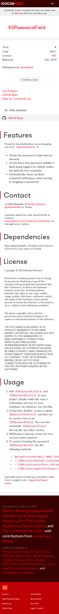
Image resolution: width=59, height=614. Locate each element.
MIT (54, 55)
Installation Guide (29, 79)
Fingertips (47, 556)
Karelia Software (36, 204)
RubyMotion (25, 564)
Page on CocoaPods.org (16, 98)
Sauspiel (40, 564)
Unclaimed (26, 67)
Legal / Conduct (37, 608)
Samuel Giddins (33, 525)
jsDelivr (30, 560)
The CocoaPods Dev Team (22, 530)
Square (33, 568)
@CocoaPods (36, 599)
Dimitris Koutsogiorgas (20, 510)
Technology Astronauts (17, 572)
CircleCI (44, 551)
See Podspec (10, 91)
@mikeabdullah (13, 207)
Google (7, 560)
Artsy (5, 551)
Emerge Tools (30, 556)
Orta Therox (27, 520)
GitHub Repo (10, 94)
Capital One (29, 551)
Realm (40, 560)
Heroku (18, 560)
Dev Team (34, 603)
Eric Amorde (30, 515)
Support (5, 594)
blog (20, 13)
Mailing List (6, 603)
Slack (50, 564)
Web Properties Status (11, 599)
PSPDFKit (8, 564)
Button (15, 551)
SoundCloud (10, 568)
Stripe (24, 568)
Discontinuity (11, 556)
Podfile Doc (7, 608)
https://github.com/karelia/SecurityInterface (28, 221)
